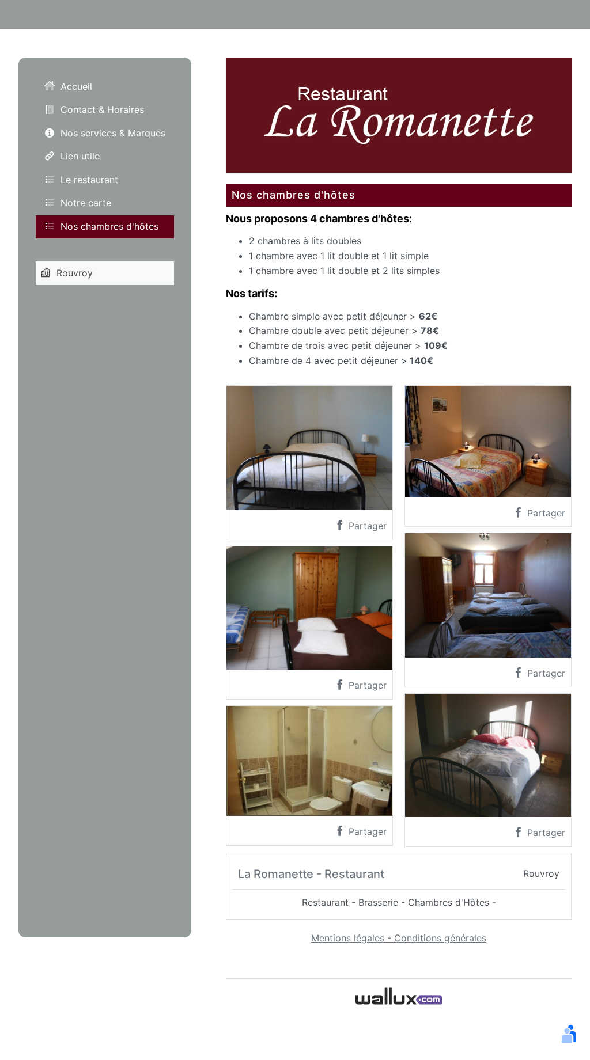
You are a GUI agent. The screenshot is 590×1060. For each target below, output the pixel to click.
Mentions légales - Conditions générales (398, 938)
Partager (366, 525)
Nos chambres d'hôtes (109, 226)
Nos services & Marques (112, 133)
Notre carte (85, 202)
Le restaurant (89, 179)
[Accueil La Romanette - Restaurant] (399, 114)
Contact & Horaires (102, 109)
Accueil (76, 86)
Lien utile (80, 156)
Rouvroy (74, 273)
